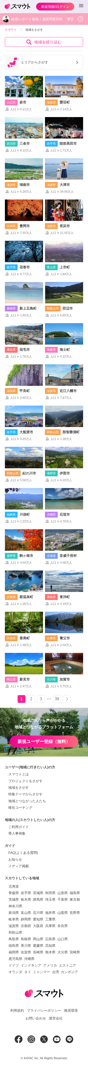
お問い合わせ (35, 1018)
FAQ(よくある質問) (23, 853)
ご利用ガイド (18, 827)
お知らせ (15, 859)
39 (57, 699)
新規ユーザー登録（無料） (44, 741)
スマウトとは (18, 774)
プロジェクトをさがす (25, 781)
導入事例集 (16, 833)
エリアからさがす (34, 62)
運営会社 (56, 1018)
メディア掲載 (18, 866)
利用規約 (17, 1010)
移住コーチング (20, 807)
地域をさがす (18, 787)
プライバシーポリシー (44, 1010)
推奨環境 (71, 1010)
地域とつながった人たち (27, 801)
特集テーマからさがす (25, 794)
